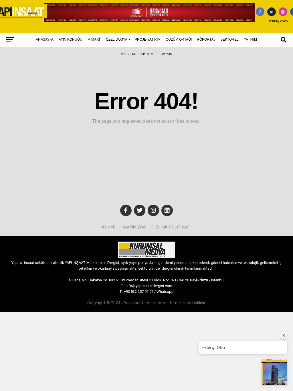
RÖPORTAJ (206, 39)
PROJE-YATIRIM (148, 39)
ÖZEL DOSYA (116, 39)
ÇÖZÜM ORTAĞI (179, 39)
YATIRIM (250, 39)
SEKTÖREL (229, 39)
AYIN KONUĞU (70, 39)
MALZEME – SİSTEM (136, 54)
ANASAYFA (45, 39)
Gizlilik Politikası (171, 227)
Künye (109, 227)
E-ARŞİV (165, 54)
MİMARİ (94, 39)
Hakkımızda (133, 227)
